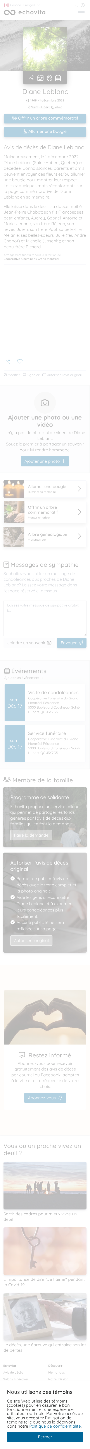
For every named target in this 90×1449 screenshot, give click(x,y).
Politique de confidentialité (55, 1426)
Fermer (45, 1436)
